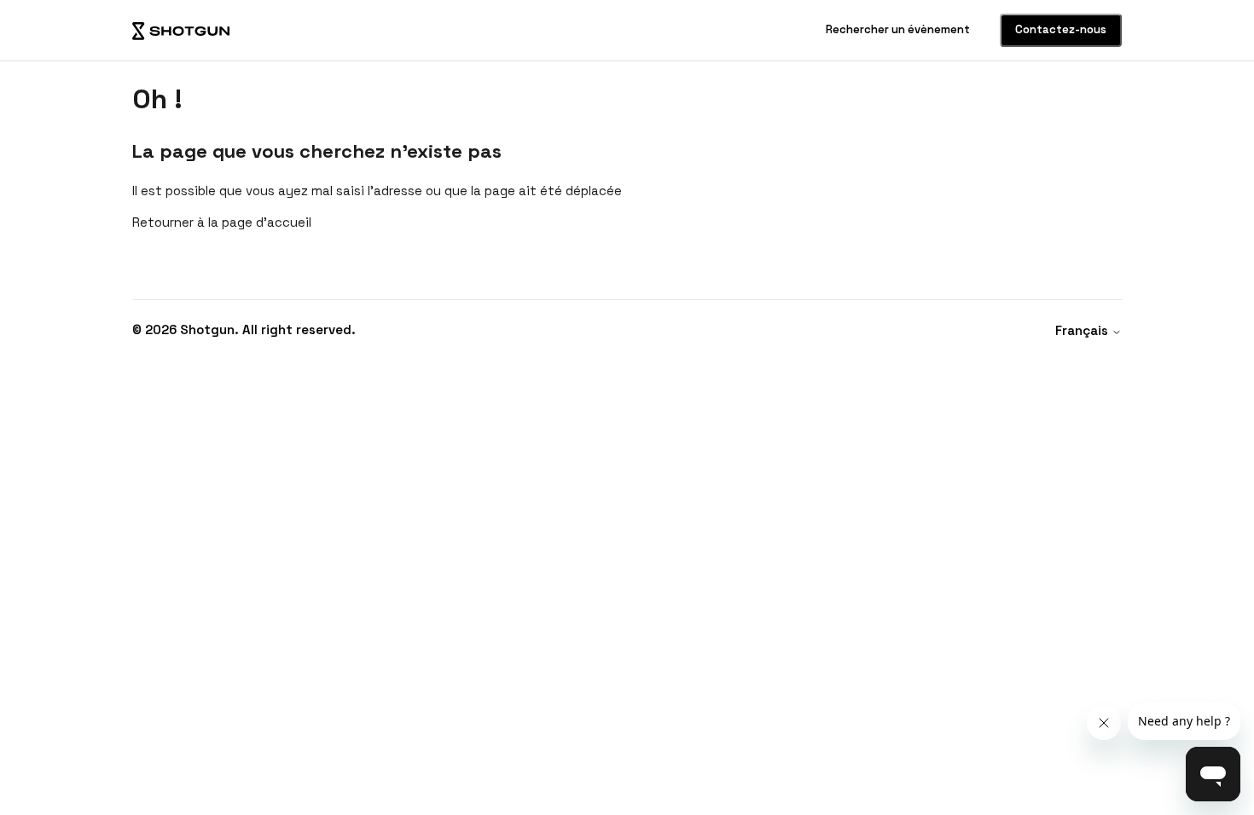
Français (1083, 330)
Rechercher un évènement (899, 29)
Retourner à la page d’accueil (221, 222)
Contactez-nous (1060, 29)
